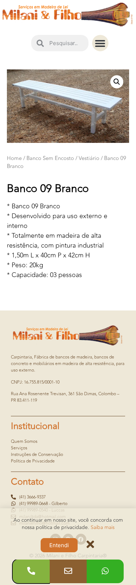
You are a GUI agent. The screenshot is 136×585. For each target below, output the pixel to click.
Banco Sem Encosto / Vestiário (62, 158)
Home (14, 158)
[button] (100, 43)
